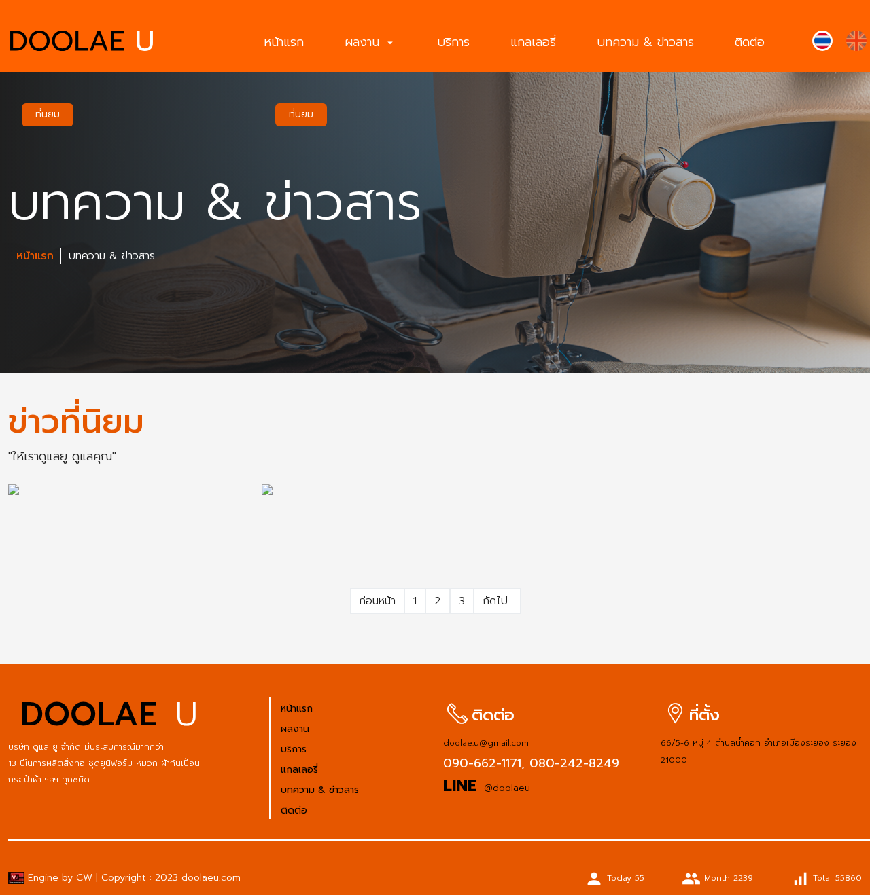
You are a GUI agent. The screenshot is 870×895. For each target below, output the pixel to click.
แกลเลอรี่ (533, 42)
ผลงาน (370, 42)
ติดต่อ (750, 42)
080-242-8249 (572, 763)
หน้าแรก (284, 42)
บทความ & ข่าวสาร (645, 42)
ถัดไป (497, 601)
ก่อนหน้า (377, 601)
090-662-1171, (484, 763)
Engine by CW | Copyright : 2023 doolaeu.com (132, 878)
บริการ (453, 42)
